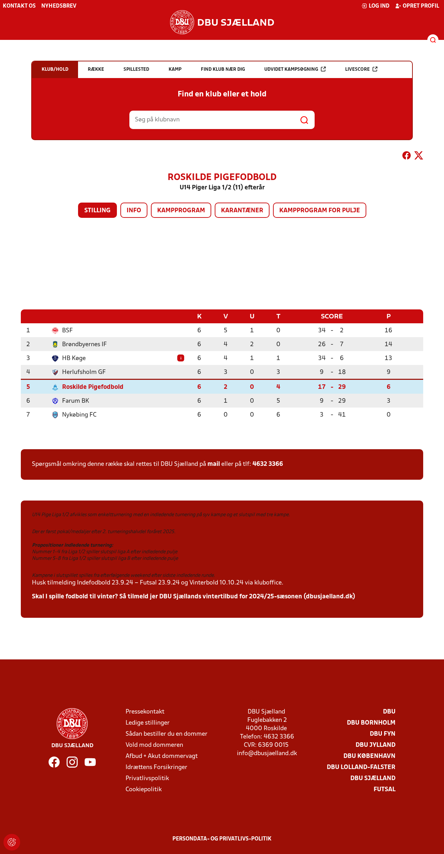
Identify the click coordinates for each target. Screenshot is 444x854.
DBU (389, 712)
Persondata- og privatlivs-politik (222, 839)
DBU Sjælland (372, 779)
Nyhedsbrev (58, 6)
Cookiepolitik (144, 790)
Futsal (384, 790)
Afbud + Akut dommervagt (162, 756)
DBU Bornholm (371, 723)
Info (134, 211)
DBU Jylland (375, 745)
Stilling (97, 211)
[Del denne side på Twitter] (418, 156)
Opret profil (421, 6)
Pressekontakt (145, 712)
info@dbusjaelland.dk (267, 754)
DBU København (369, 756)
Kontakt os (19, 6)
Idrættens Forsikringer (156, 767)
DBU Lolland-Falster (361, 767)
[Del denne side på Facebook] (406, 156)
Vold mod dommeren (154, 745)
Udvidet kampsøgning (291, 69)
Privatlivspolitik (147, 779)
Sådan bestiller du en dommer (166, 734)
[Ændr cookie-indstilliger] (11, 842)
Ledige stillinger (148, 723)
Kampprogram (181, 211)
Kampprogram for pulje (319, 211)
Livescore (357, 69)
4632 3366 (268, 464)
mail (213, 464)
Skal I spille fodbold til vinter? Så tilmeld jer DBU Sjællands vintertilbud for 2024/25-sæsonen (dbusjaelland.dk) (193, 597)
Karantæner (242, 211)
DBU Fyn (382, 734)
